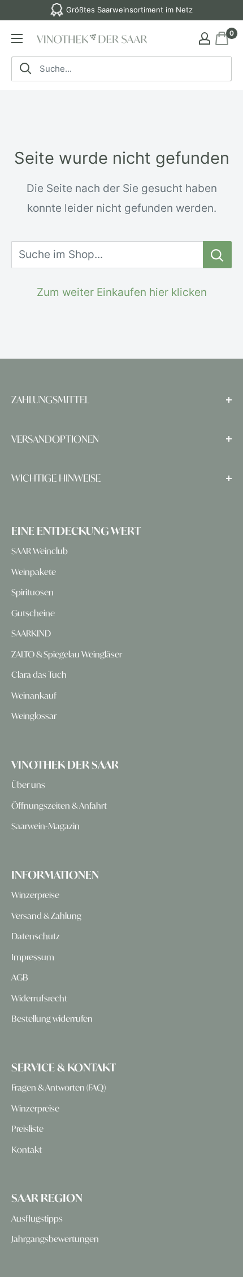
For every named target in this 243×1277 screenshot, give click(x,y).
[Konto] (204, 38)
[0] (220, 38)
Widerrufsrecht (39, 998)
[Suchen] (25, 68)
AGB (19, 977)
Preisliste (27, 1129)
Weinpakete (33, 572)
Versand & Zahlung (46, 916)
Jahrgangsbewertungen (55, 1239)
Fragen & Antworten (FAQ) (58, 1087)
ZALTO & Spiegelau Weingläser (66, 654)
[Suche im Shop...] (217, 254)
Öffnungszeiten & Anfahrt (59, 805)
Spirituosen (32, 592)
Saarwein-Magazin (45, 826)
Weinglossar (34, 716)
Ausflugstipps (37, 1218)
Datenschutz (35, 936)
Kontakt (26, 1149)
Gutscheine (33, 613)
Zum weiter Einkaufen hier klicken (122, 292)
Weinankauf (34, 695)
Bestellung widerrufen (52, 1018)
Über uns (28, 785)
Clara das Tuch (39, 674)
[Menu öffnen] (17, 38)
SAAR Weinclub (39, 551)
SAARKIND (31, 633)
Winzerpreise (35, 895)
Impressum (32, 957)
